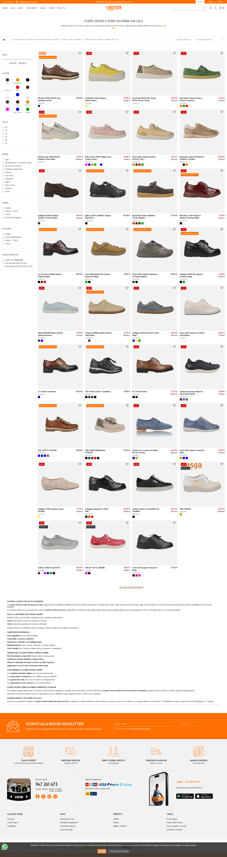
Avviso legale (172, 819)
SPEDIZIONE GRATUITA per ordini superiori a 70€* (113, 2)
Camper (8, 172)
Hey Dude (9, 175)
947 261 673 (8, 2)
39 (6, 137)
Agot (7, 159)
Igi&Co (7, 182)
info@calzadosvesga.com (26, 2)
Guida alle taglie (66, 830)
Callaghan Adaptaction (14, 169)
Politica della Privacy (175, 822)
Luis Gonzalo (10, 185)
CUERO (8, 208)
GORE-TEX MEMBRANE (14, 260)
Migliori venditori (120, 826)
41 (6, 143)
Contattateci (11, 826)
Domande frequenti (67, 826)
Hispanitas (9, 179)
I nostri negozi (12, 822)
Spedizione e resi (67, 819)
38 (6, 134)
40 (6, 140)
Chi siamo (11, 819)
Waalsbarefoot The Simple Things (18, 163)
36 (6, 127)
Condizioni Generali (174, 830)
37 (6, 130)
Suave (7, 191)
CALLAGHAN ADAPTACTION (16, 263)
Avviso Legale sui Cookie (176, 826)
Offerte (116, 819)
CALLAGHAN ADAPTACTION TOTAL (19, 266)
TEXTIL (8, 214)
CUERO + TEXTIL (11, 211)
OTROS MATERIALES (13, 218)
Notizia (116, 822)
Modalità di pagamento (69, 822)
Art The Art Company (13, 166)
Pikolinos (8, 188)
